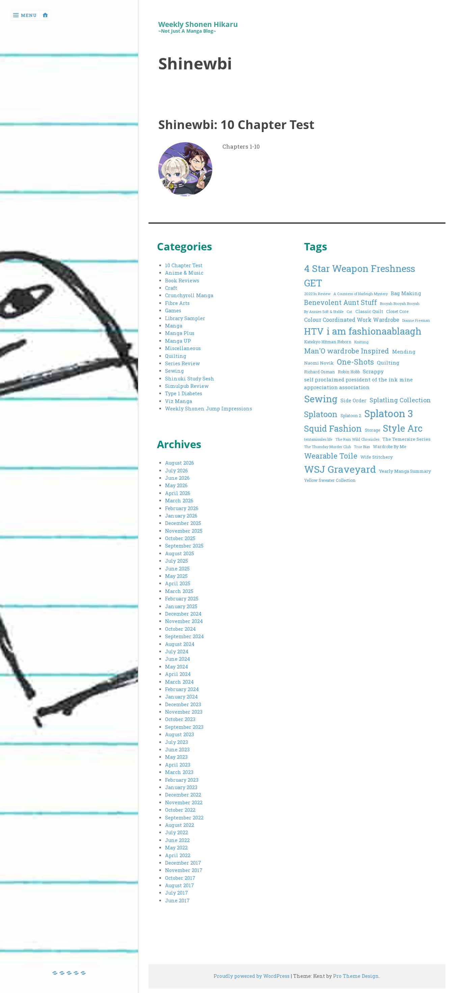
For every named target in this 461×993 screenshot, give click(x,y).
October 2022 (180, 810)
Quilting (175, 356)
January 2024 (181, 696)
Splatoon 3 (388, 413)
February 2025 (181, 598)
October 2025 (180, 538)
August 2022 (179, 825)
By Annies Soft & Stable (324, 311)
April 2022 (177, 855)
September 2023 (184, 727)
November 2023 (183, 712)
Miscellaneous (183, 348)
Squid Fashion (333, 428)
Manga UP (178, 341)
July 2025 (176, 561)
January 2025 (181, 606)
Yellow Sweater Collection (329, 480)
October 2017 (180, 878)
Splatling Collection (400, 400)
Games (173, 310)
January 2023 (181, 787)
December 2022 (183, 795)
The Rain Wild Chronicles (357, 439)
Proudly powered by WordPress (252, 976)
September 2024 (184, 636)
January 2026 (181, 516)
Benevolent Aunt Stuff (340, 302)
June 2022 (177, 840)
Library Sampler (185, 318)
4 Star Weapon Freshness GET (359, 275)
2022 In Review (317, 293)
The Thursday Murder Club (327, 446)
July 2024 (176, 651)
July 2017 (176, 893)
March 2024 (179, 682)
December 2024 (183, 614)
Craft (171, 288)
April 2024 (178, 674)
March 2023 (179, 772)
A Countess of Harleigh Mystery (360, 293)
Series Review (182, 363)
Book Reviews (182, 280)
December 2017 (183, 863)
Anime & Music (184, 273)
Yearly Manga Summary (405, 471)
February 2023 (181, 780)
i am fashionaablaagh (374, 331)
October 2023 (180, 719)
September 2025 (184, 545)
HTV (314, 331)
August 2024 (179, 644)
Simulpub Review (187, 386)
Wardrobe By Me (389, 446)
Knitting (361, 342)
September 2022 (184, 817)
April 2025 (177, 583)
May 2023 (176, 757)
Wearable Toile (330, 456)
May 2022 (176, 847)
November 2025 (183, 531)
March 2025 (179, 591)
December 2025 (183, 523)
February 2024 (182, 689)
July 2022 (176, 832)
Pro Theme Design (356, 976)
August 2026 (179, 463)
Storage (372, 430)
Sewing (174, 371)
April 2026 (177, 493)
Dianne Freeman (416, 320)
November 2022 (183, 802)
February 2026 (181, 508)
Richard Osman (319, 371)
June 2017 (177, 900)
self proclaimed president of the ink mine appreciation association (358, 383)
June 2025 (177, 568)
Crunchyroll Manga (189, 295)
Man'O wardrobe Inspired (346, 350)
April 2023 (177, 765)
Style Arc (403, 428)
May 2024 (176, 666)
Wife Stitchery (376, 457)
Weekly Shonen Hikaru (198, 24)
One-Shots (355, 362)
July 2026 (176, 470)
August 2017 (179, 885)
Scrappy (373, 371)
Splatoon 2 (351, 415)
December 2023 (183, 704)
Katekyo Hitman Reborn (327, 341)
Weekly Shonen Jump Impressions (208, 408)
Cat (349, 311)
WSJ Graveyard (340, 469)
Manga (173, 325)
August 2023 (179, 734)
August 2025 (179, 553)
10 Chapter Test (183, 265)
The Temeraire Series (406, 439)
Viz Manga (178, 401)
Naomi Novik (319, 363)
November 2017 (183, 870)
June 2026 (177, 478)
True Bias (362, 446)
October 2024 (180, 629)
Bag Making (406, 293)
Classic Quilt (369, 311)
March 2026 (179, 500)
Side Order (354, 400)
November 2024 (184, 621)
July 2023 (176, 742)
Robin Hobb (349, 371)
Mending (403, 351)
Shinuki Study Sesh (189, 378)
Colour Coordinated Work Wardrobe (351, 319)
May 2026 (176, 485)
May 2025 (176, 576)
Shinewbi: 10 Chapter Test (236, 124)
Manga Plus (179, 333)
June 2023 (177, 749)
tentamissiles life (318, 439)
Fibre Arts (177, 303)
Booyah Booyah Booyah (399, 303)
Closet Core (397, 311)
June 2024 (177, 659)
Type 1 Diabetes (183, 393)
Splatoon (320, 414)
